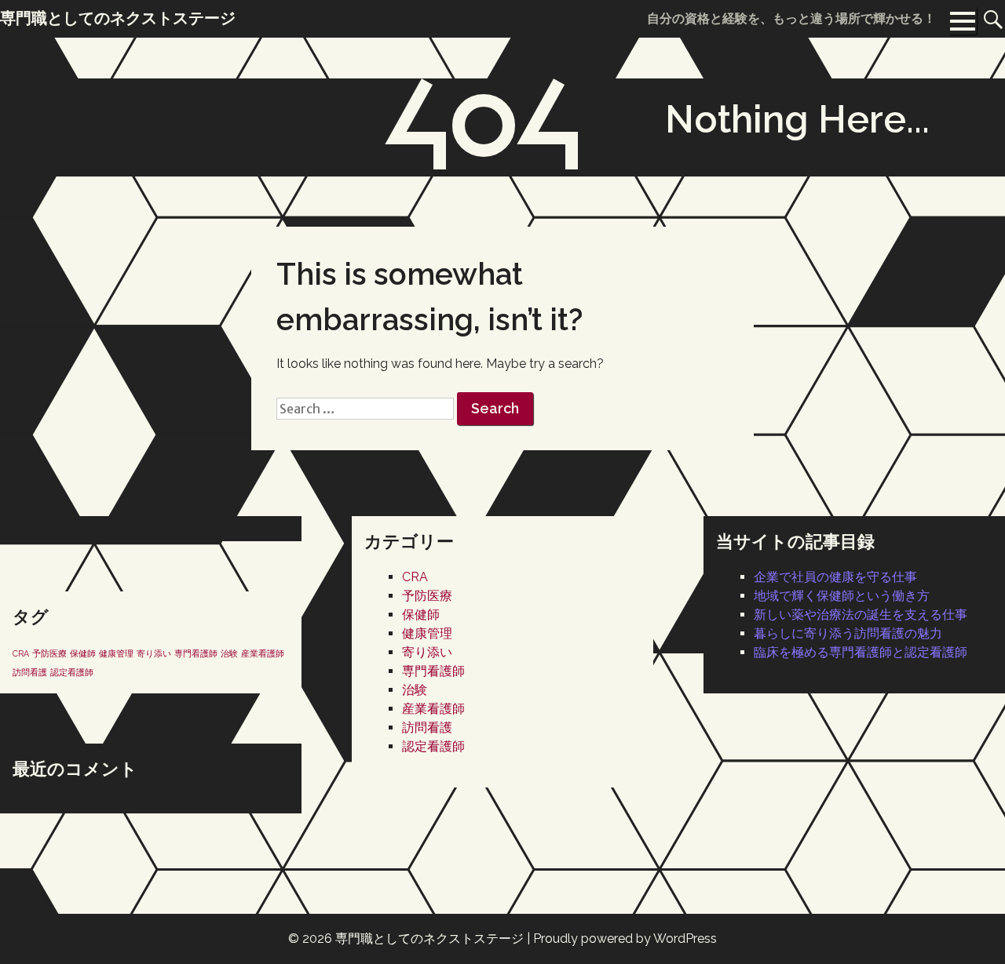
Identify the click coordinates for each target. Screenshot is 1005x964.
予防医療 (427, 595)
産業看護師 (433, 708)
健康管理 (427, 633)
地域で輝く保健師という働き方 (842, 595)
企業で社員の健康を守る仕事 (835, 576)
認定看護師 (433, 746)
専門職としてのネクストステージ (429, 938)
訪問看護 (427, 727)
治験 (414, 689)
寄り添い (427, 652)
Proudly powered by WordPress (625, 938)
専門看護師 (433, 671)
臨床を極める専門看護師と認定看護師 (860, 652)
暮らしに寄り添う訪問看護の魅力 (848, 633)
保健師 (421, 614)
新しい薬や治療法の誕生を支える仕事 (860, 614)
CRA (415, 576)
